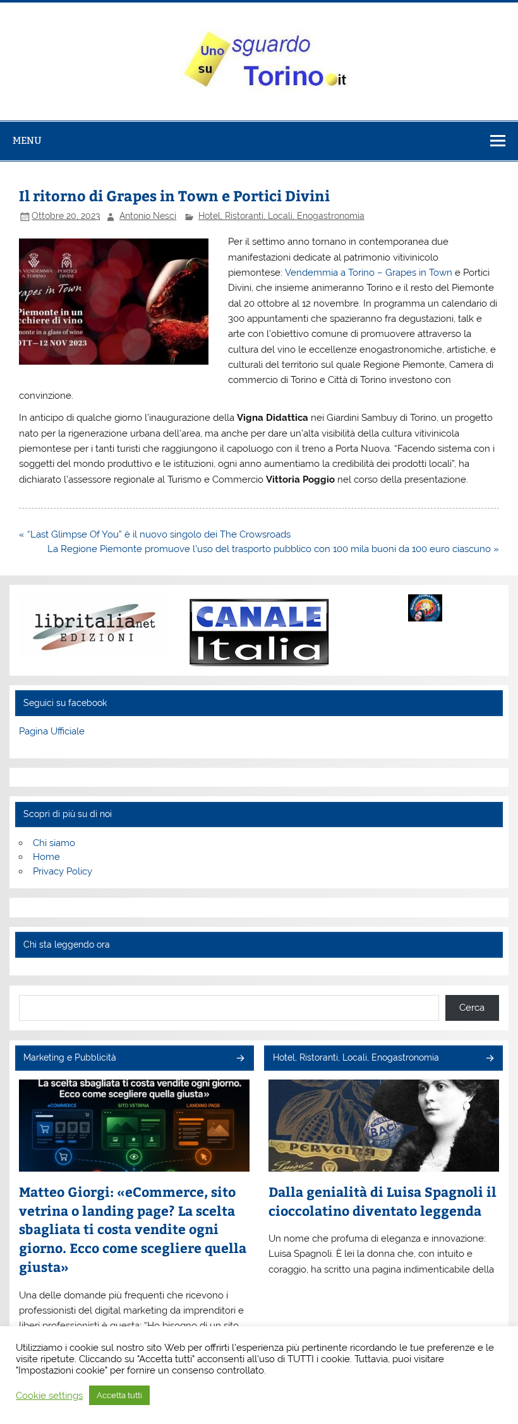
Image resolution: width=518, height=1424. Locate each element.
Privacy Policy (62, 871)
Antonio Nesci (147, 216)
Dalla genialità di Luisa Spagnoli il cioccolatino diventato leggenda (382, 1201)
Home (46, 856)
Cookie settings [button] (49, 1395)
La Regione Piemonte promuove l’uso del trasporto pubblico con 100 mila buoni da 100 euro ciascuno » (273, 549)
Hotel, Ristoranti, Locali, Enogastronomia (281, 216)
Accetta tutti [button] (119, 1395)
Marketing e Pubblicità (69, 1057)
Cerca (472, 1007)
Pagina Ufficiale (52, 731)
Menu (27, 140)
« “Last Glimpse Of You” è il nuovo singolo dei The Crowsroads (155, 534)
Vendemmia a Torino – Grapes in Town (367, 272)
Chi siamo (54, 843)
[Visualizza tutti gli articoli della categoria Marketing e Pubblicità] (239, 1059)
